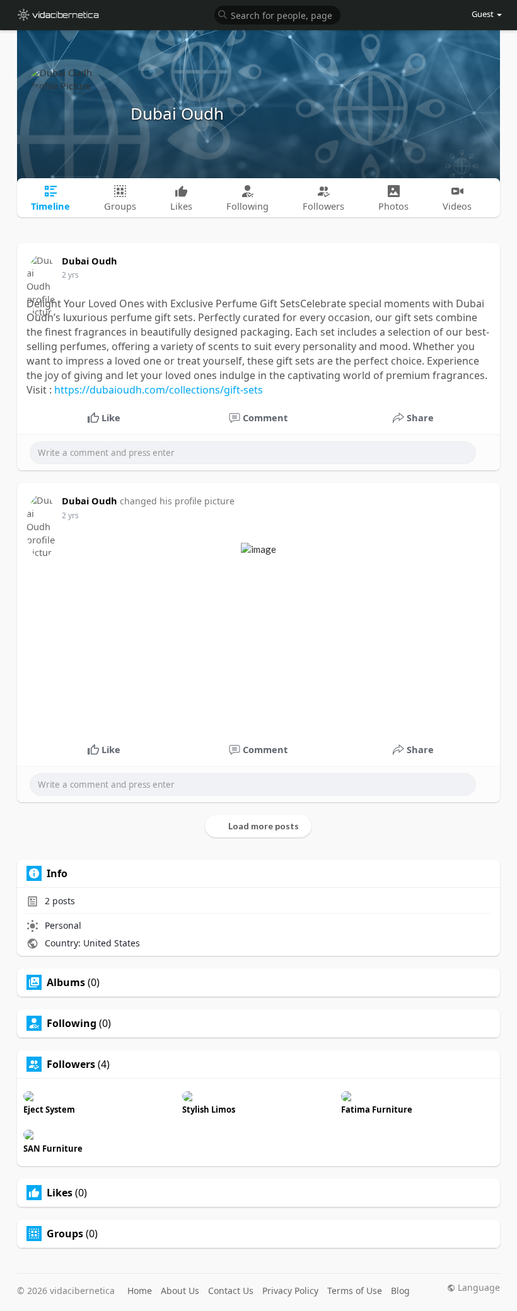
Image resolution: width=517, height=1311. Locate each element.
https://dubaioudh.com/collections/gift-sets (158, 390)
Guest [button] (483, 14)
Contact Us (230, 1291)
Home (139, 1291)
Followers (71, 1064)
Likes (60, 1193)
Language (477, 1287)
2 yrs (70, 275)
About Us (180, 1291)
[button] (277, 14)
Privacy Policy (290, 1291)
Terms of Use (354, 1291)
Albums (66, 982)
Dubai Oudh (177, 113)
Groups (65, 1234)
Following (71, 1023)
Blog (400, 1291)
